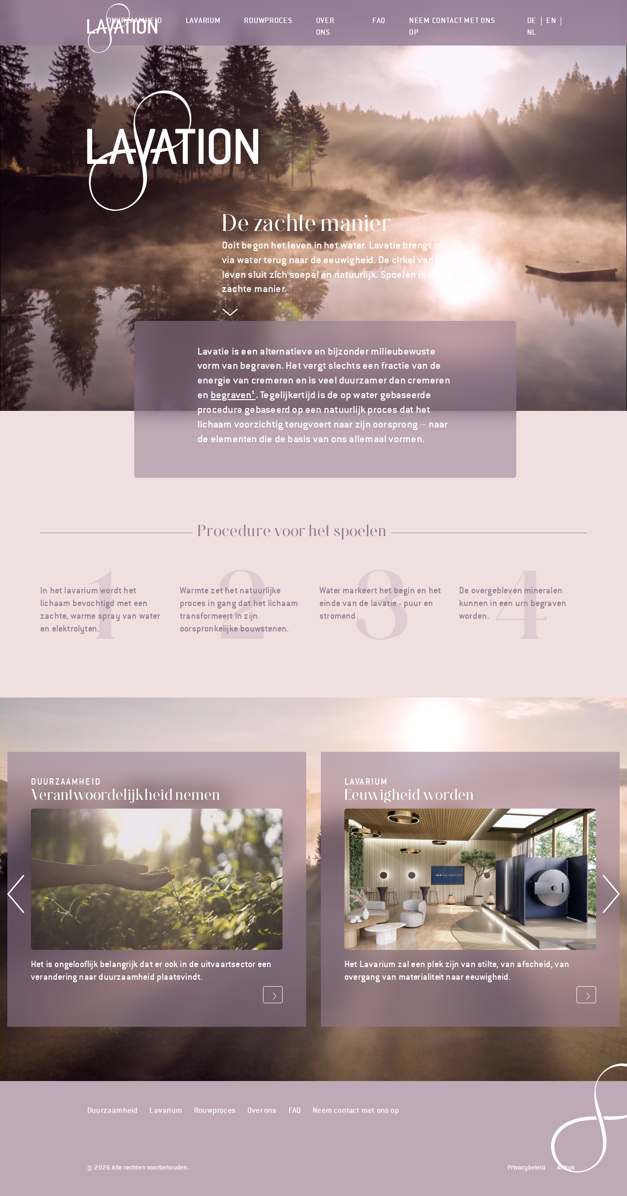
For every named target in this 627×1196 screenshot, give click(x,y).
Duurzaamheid (134, 20)
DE (531, 20)
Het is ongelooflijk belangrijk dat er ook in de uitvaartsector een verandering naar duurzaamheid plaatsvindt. (151, 879)
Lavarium (203, 20)
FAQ (379, 20)
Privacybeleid (526, 1167)
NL (531, 32)
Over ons (325, 26)
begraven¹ (233, 395)
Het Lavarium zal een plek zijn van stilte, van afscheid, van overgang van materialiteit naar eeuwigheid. (456, 879)
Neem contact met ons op (452, 26)
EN (551, 20)
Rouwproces (268, 20)
